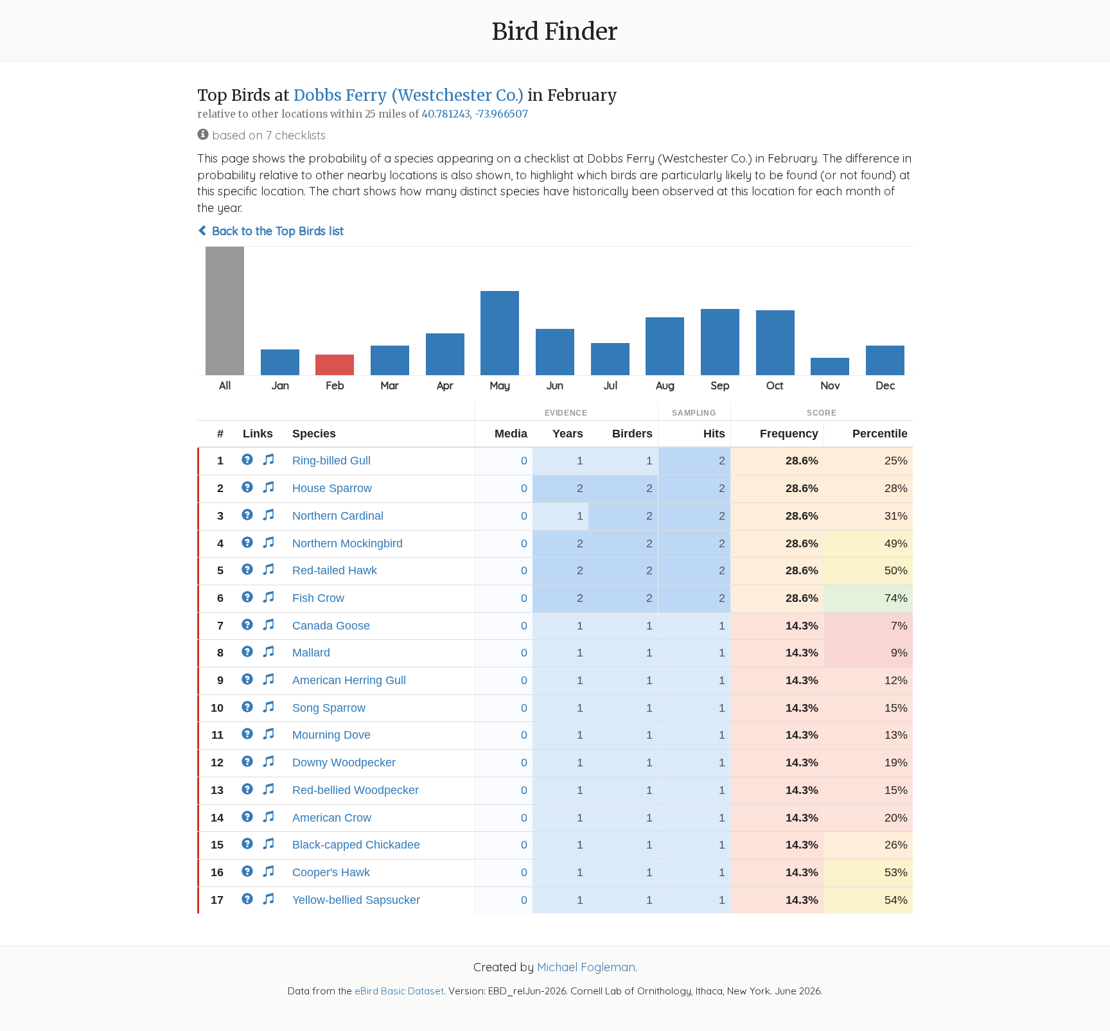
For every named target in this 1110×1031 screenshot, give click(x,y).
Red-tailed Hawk (334, 570)
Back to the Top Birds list (276, 231)
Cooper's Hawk (331, 872)
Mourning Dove (331, 734)
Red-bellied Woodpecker (355, 790)
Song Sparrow (329, 707)
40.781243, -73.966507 (474, 114)
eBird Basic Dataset (399, 991)
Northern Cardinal (337, 515)
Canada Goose (331, 625)
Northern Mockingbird (347, 543)
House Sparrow (332, 488)
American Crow (331, 817)
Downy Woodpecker (344, 762)
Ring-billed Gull (331, 460)
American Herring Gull (349, 680)
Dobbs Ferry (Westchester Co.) (409, 95)
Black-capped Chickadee (356, 844)
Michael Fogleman (586, 967)
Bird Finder (555, 31)
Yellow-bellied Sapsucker (356, 900)
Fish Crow (318, 598)
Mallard (311, 652)
